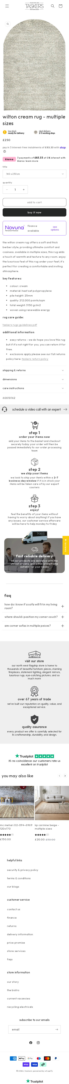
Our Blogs (13, 886)
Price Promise (16, 942)
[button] (7, 6)
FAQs (10, 959)
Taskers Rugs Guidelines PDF (20, 324)
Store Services (16, 951)
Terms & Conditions (19, 878)
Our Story (13, 981)
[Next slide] (65, 776)
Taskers (29, 1071)
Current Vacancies (18, 998)
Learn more (32, 160)
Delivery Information (20, 934)
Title (5, 166)
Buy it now (34, 212)
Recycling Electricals (20, 1006)
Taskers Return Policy (35, 359)
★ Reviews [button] (65, 545)
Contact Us (13, 909)
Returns (11, 926)
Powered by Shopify (43, 1071)
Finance (12, 917)
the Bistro (13, 990)
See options (55, 228)
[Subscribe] (57, 1029)
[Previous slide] (59, 776)
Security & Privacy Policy (22, 870)
